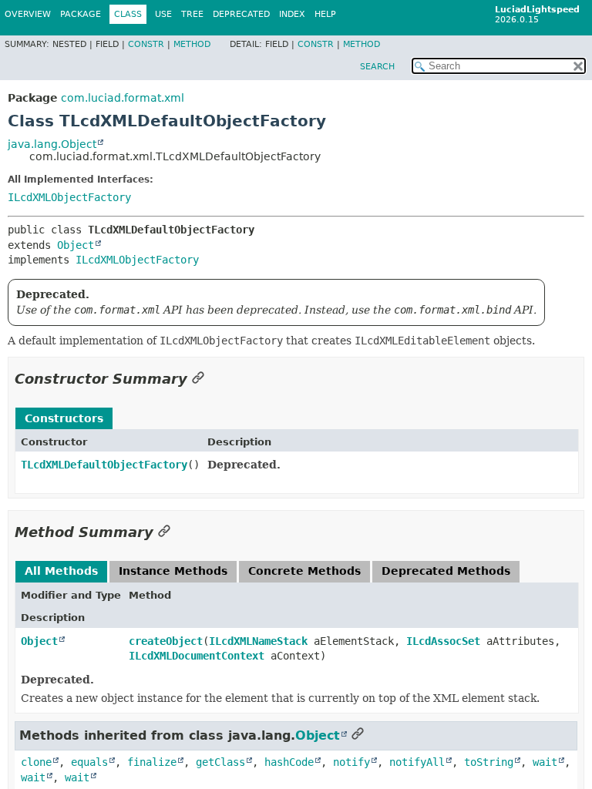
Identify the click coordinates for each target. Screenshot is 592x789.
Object (75, 245)
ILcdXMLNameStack (258, 641)
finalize (152, 762)
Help (325, 14)
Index (292, 14)
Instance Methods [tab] (173, 571)
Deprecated (241, 14)
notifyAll (417, 762)
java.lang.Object (52, 144)
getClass (220, 762)
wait (545, 762)
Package (80, 14)
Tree (192, 14)
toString (488, 762)
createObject (166, 641)
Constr (146, 44)
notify (351, 762)
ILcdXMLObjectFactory (69, 197)
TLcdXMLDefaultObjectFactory (104, 464)
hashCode (289, 762)
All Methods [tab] (61, 571)
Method (191, 44)
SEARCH (377, 67)
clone (36, 762)
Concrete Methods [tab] (304, 571)
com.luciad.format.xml (122, 98)
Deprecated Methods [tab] (446, 571)
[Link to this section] (198, 379)
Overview (28, 14)
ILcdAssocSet (443, 641)
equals (89, 762)
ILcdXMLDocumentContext (196, 656)
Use (163, 14)
